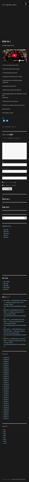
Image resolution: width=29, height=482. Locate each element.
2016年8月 (6, 413)
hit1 (15, 126)
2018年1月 (6, 382)
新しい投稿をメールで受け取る (10, 185)
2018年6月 (6, 374)
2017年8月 (6, 392)
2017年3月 (6, 399)
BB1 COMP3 (7, 287)
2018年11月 (6, 369)
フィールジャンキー (9, 5)
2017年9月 (6, 390)
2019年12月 (6, 357)
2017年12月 (6, 384)
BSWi (5, 441)
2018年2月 (6, 380)
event (5, 443)
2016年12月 (6, 405)
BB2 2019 (6, 229)
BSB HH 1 (6, 237)
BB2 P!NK (6, 285)
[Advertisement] (14, 25)
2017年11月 (6, 386)
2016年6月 (6, 414)
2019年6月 (6, 361)
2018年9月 (6, 371)
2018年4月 (6, 376)
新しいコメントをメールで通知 (10, 182)
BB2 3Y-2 (6, 235)
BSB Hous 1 (7, 233)
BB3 (5, 433)
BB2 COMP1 (7, 281)
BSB (13, 126)
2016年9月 (6, 411)
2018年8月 (6, 373)
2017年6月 (6, 394)
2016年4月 (6, 418)
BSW (5, 439)
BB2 (5, 431)
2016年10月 (6, 409)
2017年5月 (6, 395)
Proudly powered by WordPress (18, 479)
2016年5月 (6, 416)
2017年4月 (6, 397)
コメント (4, 141)
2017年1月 (6, 403)
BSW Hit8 (6, 231)
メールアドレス (5, 168)
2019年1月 (6, 367)
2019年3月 (6, 363)
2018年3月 (6, 378)
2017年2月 (6, 401)
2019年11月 (6, 359)
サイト (3, 175)
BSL (5, 437)
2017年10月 (6, 388)
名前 (3, 162)
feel (3, 126)
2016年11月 (6, 407)
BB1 (5, 430)
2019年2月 (6, 365)
